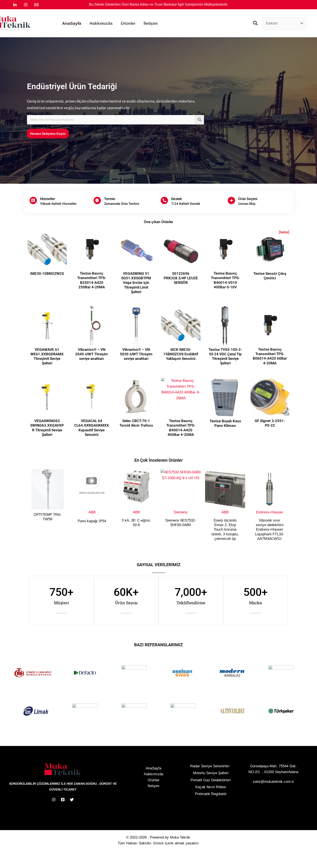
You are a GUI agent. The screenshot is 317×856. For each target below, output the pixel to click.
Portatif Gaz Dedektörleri (211, 780)
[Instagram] (25, 5)
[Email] (36, 5)
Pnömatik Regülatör (211, 794)
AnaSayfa (153, 768)
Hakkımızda (153, 774)
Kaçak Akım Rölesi (210, 787)
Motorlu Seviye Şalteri (211, 773)
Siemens (181, 512)
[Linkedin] (15, 5)
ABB (92, 512)
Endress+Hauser (269, 512)
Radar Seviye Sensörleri (209, 766)
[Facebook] (63, 800)
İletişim (153, 786)
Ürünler (154, 780)
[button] (255, 24)
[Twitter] (72, 800)
